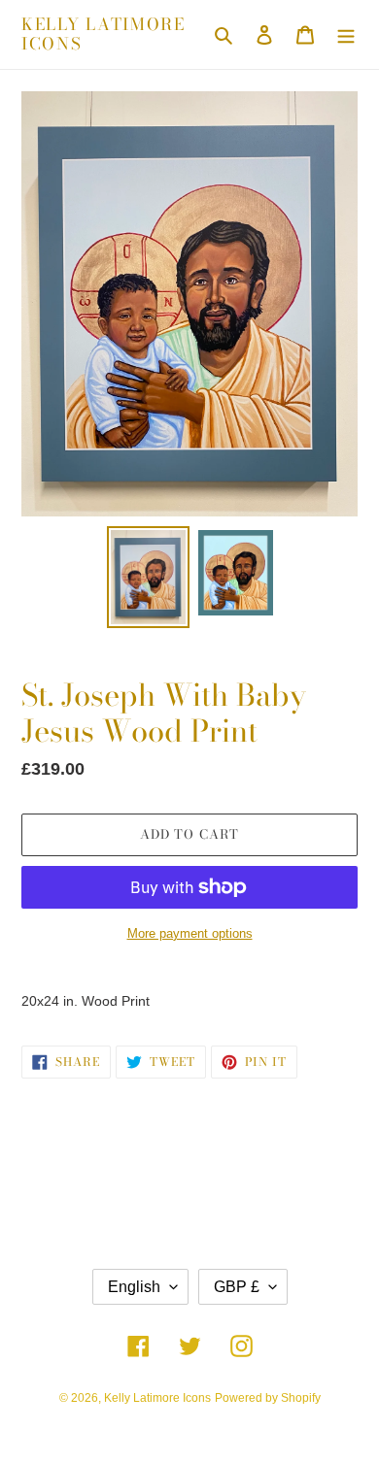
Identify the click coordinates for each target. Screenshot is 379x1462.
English (134, 1287)
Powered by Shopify (268, 1398)
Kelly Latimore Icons (103, 34)
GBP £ (236, 1287)
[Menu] (346, 34)
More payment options (190, 933)
